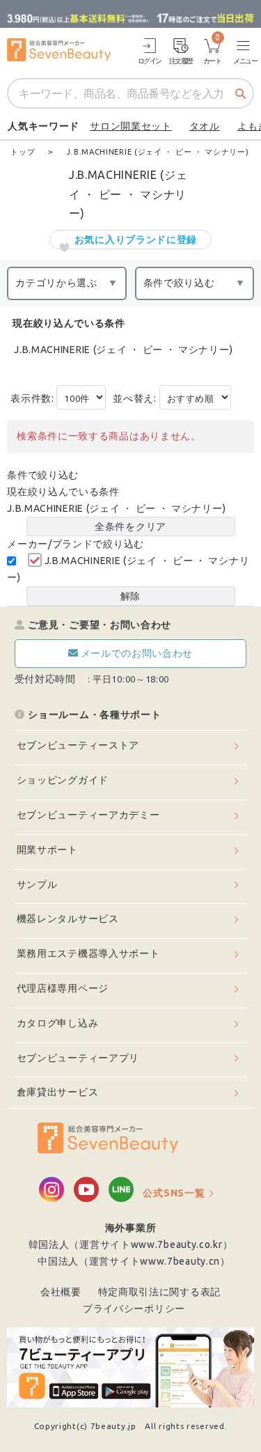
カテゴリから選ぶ (56, 282)
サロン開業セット (131, 126)
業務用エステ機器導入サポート (88, 953)
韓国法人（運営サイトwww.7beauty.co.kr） (131, 1244)
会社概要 (60, 1291)
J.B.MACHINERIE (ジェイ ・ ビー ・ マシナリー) (123, 349)
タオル (204, 126)
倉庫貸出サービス (58, 1092)
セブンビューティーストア (78, 745)
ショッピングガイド (63, 780)
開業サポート (47, 849)
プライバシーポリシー (134, 1308)
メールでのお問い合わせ (137, 653)
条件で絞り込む (179, 282)
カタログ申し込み (58, 1023)
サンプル (37, 884)
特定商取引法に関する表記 (159, 1291)
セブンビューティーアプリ (78, 1057)
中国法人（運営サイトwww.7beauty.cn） (134, 1261)
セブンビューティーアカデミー (88, 814)
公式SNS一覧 (174, 1193)
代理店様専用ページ (63, 988)
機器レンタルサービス (68, 918)
